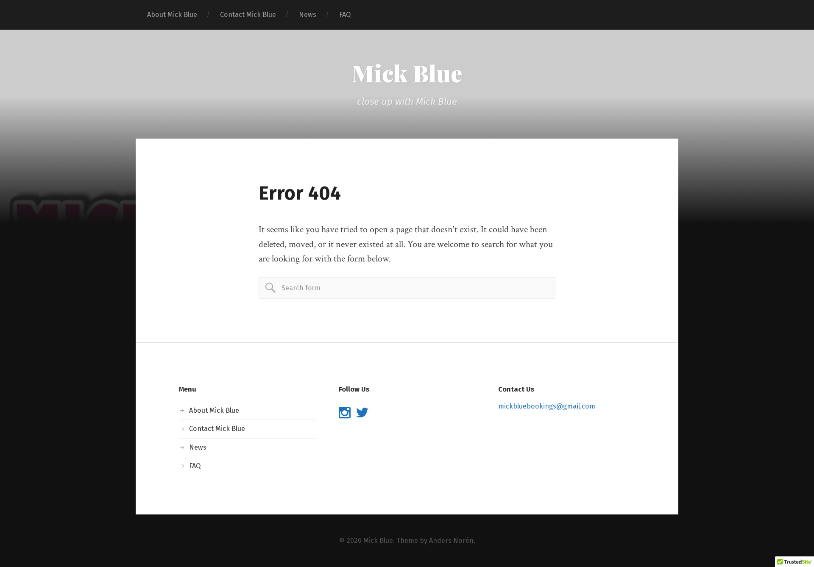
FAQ (345, 15)
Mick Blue (407, 72)
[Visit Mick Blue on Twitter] (362, 415)
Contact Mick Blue (248, 15)
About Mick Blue (172, 15)
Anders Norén (451, 540)
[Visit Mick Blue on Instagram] (345, 415)
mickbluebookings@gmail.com (546, 406)
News (307, 15)
